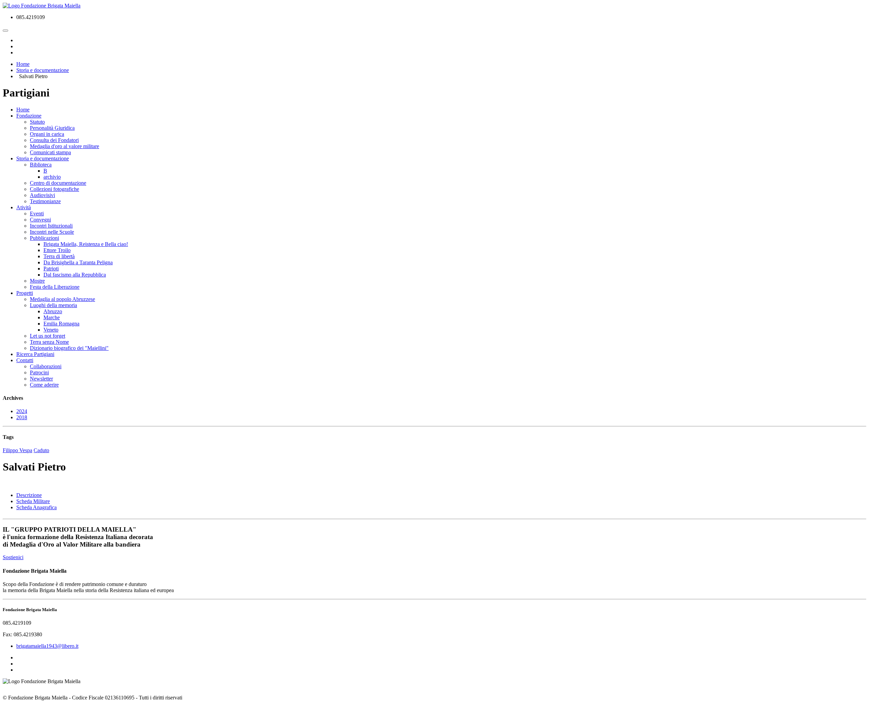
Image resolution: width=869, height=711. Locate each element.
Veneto (50, 330)
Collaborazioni (45, 366)
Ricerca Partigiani (35, 354)
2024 (21, 411)
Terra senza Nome (49, 342)
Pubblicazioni (44, 238)
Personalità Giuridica (52, 128)
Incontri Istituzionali (51, 226)
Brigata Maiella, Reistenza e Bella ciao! (85, 244)
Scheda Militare (33, 501)
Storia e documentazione (42, 158)
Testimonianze (45, 201)
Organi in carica (47, 134)
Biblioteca (41, 164)
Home (23, 109)
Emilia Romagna (61, 323)
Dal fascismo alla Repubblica (74, 275)
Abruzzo (52, 311)
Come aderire (44, 385)
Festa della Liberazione (54, 287)
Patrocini (39, 372)
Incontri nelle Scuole (52, 232)
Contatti (24, 360)
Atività (23, 207)
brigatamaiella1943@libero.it (47, 646)
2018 (21, 417)
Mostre (37, 281)
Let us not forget (47, 336)
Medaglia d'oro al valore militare (64, 146)
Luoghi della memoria (53, 305)
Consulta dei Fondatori (54, 140)
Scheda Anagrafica (36, 507)
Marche (51, 317)
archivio (52, 177)
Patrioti (51, 268)
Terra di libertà (59, 256)
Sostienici (13, 557)
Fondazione (28, 116)
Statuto (37, 122)
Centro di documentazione (58, 183)
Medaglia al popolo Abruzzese (62, 299)
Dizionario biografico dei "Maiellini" (69, 348)
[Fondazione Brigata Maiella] (41, 5)
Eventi (37, 213)
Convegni (40, 220)
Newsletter (41, 378)
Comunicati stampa (50, 152)
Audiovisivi (42, 195)
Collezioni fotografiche (54, 189)
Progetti (24, 293)
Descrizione (29, 495)
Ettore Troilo (57, 250)
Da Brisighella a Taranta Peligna (78, 262)
